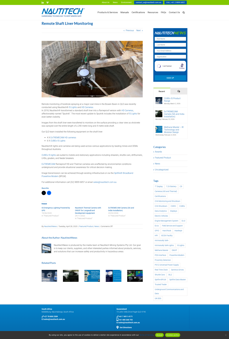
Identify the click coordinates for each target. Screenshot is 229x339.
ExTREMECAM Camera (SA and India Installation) (174, 114)
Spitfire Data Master (177, 279)
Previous (130, 30)
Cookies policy (172, 335)
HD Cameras (87, 107)
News (96, 226)
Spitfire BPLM (160, 279)
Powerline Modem (176, 255)
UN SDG (158, 298)
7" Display (159, 186)
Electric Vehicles (161, 216)
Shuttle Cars (160, 275)
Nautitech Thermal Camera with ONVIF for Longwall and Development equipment (88, 210)
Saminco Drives (177, 270)
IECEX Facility (167, 235)
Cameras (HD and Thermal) (166, 191)
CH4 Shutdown (161, 206)
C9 (181, 186)
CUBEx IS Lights (57, 140)
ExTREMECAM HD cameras (63, 137)
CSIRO (173, 206)
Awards (158, 151)
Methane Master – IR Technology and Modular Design (174, 129)
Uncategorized (161, 169)
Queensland (121, 309)
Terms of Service (146, 335)
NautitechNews (50, 226)
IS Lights (73, 107)
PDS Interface (160, 255)
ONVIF (174, 250)
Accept (160, 335)
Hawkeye (178, 231)
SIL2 (170, 275)
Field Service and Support (172, 226)
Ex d (183, 221)
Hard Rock (166, 231)
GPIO (157, 231)
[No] (225, 335)
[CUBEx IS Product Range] (158, 98)
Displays (173, 211)
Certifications (160, 196)
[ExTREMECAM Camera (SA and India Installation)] (158, 112)
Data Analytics (161, 211)
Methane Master (161, 250)
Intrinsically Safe (161, 240)
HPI (156, 235)
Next (138, 30)
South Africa (47, 309)
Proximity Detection (163, 260)
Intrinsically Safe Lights (164, 245)
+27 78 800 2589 (51, 316)
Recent (162, 91)
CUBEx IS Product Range (172, 99)
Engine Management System (166, 221)
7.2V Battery (171, 186)
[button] (184, 12)
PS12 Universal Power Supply (167, 265)
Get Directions (126, 327)
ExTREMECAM (48, 164)
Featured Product (86, 226)
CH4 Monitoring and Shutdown (167, 201)
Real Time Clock (161, 270)
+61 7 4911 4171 (126, 316)
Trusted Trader (161, 284)
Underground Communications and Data (169, 291)
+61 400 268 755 (126, 320)
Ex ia (157, 226)
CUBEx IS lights (49, 155)
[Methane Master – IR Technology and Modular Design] (158, 127)
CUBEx (182, 206)
